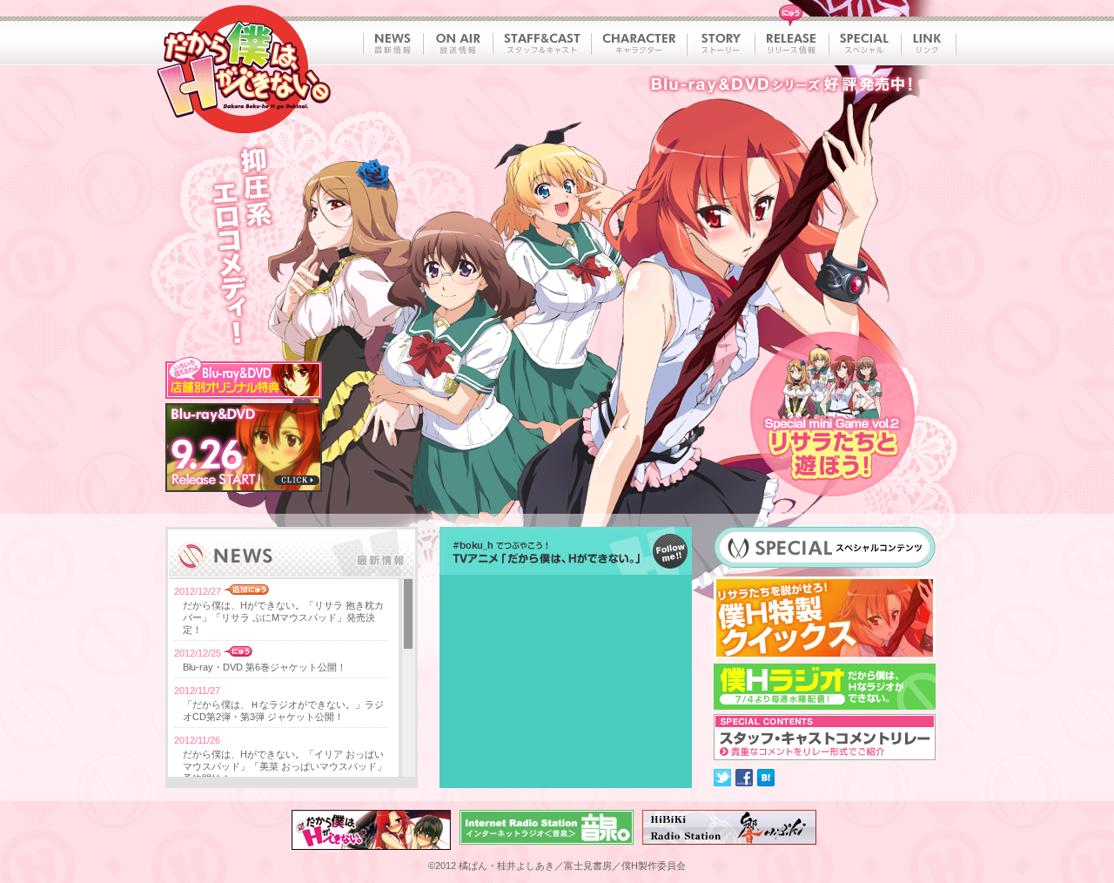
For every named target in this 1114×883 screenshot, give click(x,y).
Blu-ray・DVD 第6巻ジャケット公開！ (264, 667)
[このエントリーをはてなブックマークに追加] (766, 778)
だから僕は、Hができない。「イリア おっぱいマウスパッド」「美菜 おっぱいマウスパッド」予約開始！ (284, 766)
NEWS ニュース (392, 43)
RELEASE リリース (792, 43)
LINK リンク (928, 43)
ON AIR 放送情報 (458, 43)
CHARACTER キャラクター (639, 43)
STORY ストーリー (721, 43)
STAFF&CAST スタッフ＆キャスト (542, 43)
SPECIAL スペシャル (865, 43)
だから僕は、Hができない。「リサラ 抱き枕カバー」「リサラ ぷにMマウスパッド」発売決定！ (283, 617)
